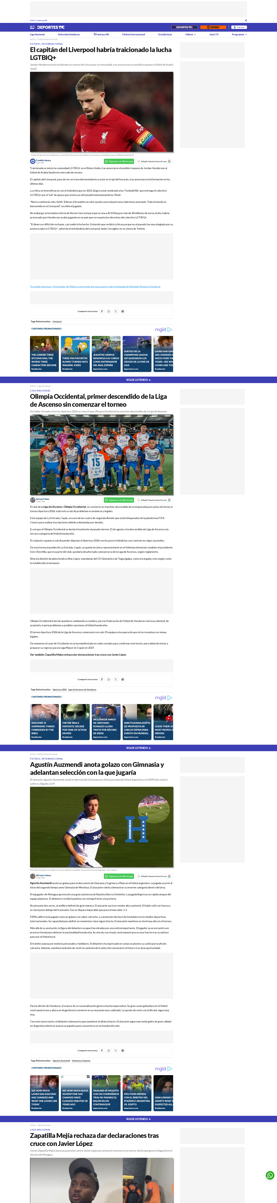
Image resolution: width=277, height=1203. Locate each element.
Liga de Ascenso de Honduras (82, 689)
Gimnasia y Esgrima (81, 1060)
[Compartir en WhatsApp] (109, 311)
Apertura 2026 (60, 689)
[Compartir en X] (116, 311)
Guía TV (214, 34)
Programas (238, 34)
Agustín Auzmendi (61, 1060)
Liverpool (57, 321)
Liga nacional (44, 386)
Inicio (32, 39)
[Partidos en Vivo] (184, 27)
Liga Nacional (37, 34)
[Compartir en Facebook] (102, 311)
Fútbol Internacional (133, 34)
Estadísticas (165, 34)
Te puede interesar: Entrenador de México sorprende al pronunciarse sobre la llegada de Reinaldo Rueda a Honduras (95, 286)
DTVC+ (33, 20)
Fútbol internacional (47, 39)
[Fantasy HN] (213, 27)
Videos (189, 34)
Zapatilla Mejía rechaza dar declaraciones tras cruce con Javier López (85, 654)
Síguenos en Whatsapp (121, 161)
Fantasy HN (42, 20)
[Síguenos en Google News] (123, 311)
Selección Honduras (69, 34)
